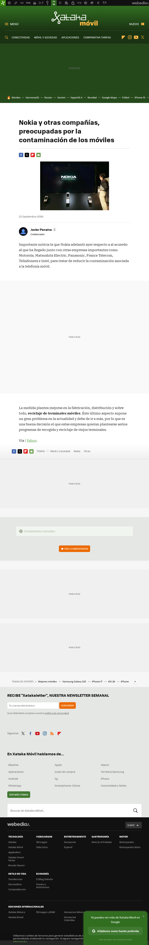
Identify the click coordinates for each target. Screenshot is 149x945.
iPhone (105, 778)
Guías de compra (65, 771)
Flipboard (123, 37)
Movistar (13, 765)
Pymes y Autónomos (42, 885)
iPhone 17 (97, 681)
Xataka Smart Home (16, 859)
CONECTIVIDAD (21, 37)
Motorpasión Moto (129, 847)
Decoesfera (15, 884)
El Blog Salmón (44, 879)
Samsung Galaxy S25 (75, 681)
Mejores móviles (47, 681)
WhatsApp (14, 785)
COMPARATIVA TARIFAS (97, 37)
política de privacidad (57, 713)
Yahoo (32, 440)
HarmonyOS (32, 97)
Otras (87, 451)
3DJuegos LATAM (45, 912)
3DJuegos (41, 842)
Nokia (77, 451)
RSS (52, 733)
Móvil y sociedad (60, 451)
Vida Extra (42, 847)
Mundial (92, 97)
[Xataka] (3, 3)
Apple (58, 765)
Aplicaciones (16, 771)
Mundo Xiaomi (16, 865)
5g (56, 778)
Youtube (136, 37)
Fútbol (125, 97)
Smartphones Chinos (67, 785)
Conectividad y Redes (114, 785)
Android (13, 778)
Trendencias (15, 879)
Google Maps (109, 97)
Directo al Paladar (102, 842)
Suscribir (67, 705)
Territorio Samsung (112, 771)
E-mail (38, 155)
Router (48, 97)
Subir (130, 825)
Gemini (61, 97)
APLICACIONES (70, 37)
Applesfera (14, 852)
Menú (14, 24)
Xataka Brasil (15, 917)
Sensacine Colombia (70, 918)
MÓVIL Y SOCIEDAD (45, 37)
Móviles (16, 97)
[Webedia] (18, 824)
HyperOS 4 (76, 97)
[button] (43, 229)
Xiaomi (105, 765)
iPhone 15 (139, 97)
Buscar (135, 810)
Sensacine (70, 842)
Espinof (68, 847)
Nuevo (134, 24)
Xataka (12, 842)
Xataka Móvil (74, 18)
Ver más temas (18, 794)
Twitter (142, 37)
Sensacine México (74, 912)
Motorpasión (126, 842)
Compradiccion (17, 889)
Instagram (130, 37)
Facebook (21, 155)
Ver (76, 548)
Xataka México (16, 912)
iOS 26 (112, 681)
